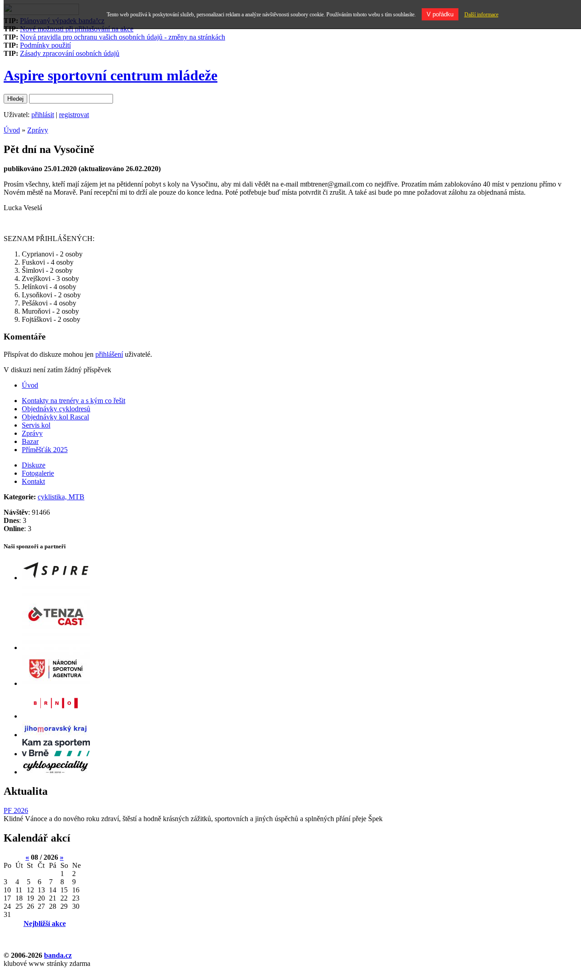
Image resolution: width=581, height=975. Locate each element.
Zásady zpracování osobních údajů (69, 53)
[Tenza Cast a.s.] (56, 647)
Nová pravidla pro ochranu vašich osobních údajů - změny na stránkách (122, 37)
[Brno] (56, 716)
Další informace (481, 14)
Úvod (12, 130)
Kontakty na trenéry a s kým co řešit (73, 400)
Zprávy (37, 130)
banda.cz (58, 955)
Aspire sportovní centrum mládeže (110, 75)
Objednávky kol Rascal (55, 417)
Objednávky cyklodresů (56, 409)
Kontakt (33, 481)
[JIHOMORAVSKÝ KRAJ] (56, 735)
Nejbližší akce (45, 923)
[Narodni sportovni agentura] (56, 683)
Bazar (30, 441)
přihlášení (109, 354)
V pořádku (440, 14)
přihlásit (42, 114)
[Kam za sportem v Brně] (56, 754)
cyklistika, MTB (61, 497)
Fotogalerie (38, 473)
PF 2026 (16, 810)
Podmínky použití (45, 45)
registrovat (74, 114)
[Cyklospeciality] (56, 772)
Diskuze (33, 465)
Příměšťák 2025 (45, 449)
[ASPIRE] (56, 577)
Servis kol (36, 425)
